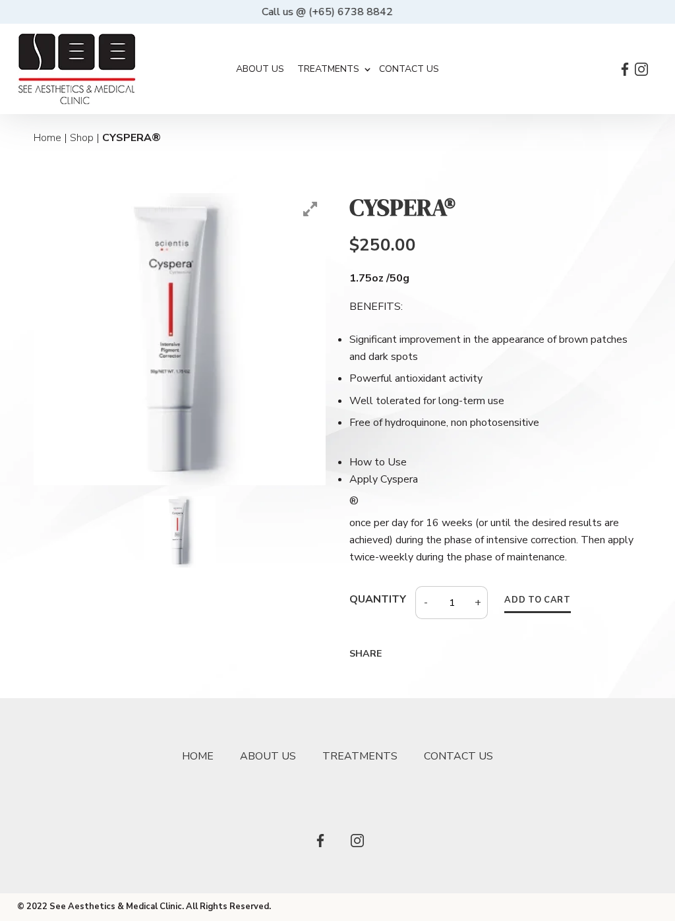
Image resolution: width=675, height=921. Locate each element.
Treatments (328, 69)
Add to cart (537, 601)
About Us (260, 69)
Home (47, 138)
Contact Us (409, 69)
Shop (82, 138)
